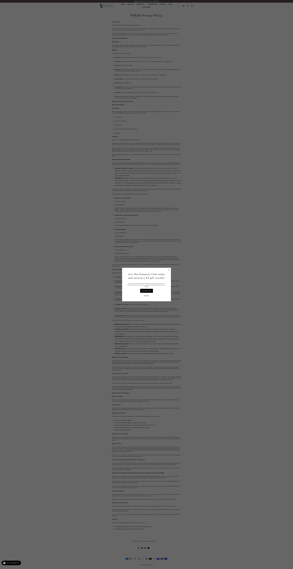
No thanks (146, 295)
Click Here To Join (146, 291)
